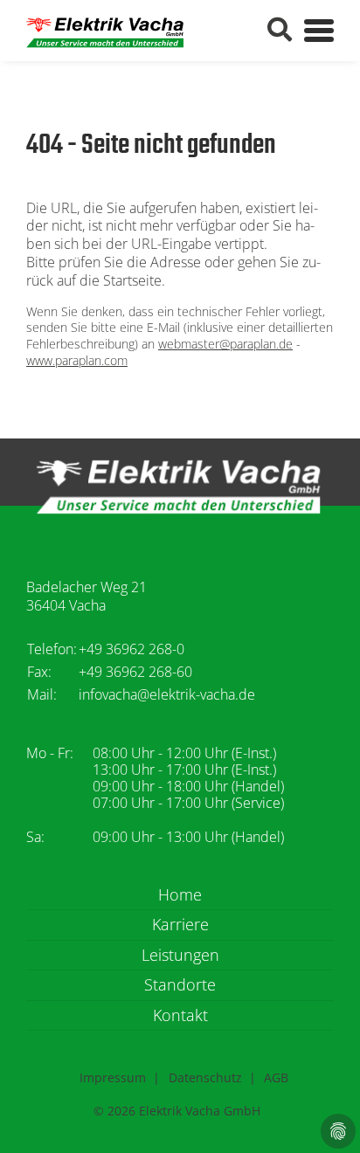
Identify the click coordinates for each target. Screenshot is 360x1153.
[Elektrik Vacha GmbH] (104, 30)
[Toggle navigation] (319, 30)
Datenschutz (205, 1078)
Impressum (113, 1078)
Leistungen (180, 954)
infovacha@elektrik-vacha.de (167, 694)
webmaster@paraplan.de (225, 343)
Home (180, 895)
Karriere (180, 924)
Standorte (180, 984)
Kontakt (180, 1015)
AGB (276, 1078)
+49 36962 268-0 (131, 649)
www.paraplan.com (77, 360)
